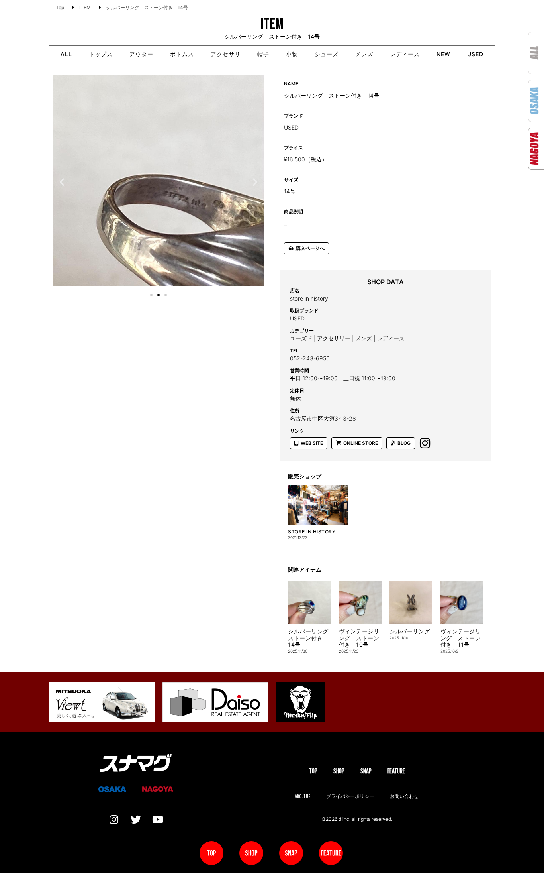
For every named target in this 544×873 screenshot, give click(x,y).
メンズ (364, 54)
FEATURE (396, 771)
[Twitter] (136, 819)
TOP (313, 771)
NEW (443, 54)
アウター (141, 54)
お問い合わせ (404, 796)
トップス (101, 54)
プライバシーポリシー (350, 796)
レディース (405, 54)
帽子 (263, 54)
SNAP (366, 771)
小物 (292, 54)
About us (302, 796)
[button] (62, 182)
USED (475, 54)
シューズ (327, 54)
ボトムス (182, 54)
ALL (66, 54)
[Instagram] (114, 819)
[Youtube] (158, 819)
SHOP (338, 771)
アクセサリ (226, 54)
